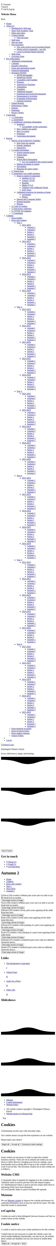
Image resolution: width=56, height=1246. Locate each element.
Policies (14, 108)
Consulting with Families (27, 80)
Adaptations (22, 87)
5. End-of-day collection (21, 209)
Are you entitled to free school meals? (37, 162)
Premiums (15, 110)
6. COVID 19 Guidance (21, 211)
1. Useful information (20, 150)
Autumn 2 (31, 230)
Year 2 (19, 307)
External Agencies (24, 101)
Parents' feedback (24, 145)
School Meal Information (27, 159)
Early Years (26, 190)
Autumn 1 (31, 227)
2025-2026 (26, 291)
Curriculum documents (26, 136)
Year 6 (19, 644)
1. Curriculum (17, 117)
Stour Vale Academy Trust (22, 31)
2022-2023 (26, 241)
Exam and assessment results (23, 68)
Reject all (5, 1144)
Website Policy (12, 1105)
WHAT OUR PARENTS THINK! (25, 141)
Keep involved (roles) (20, 731)
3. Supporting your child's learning (25, 173)
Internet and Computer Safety (29, 199)
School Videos (17, 736)
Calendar (15, 63)
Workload (21, 134)
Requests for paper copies (27, 169)
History (25, 197)
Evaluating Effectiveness (27, 98)
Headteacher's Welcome (21, 28)
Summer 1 (31, 237)
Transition (21, 89)
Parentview (21, 148)
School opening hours (26, 152)
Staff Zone (15, 54)
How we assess (23, 131)
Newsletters (21, 166)
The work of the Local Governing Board (33, 47)
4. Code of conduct (19, 206)
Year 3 (19, 391)
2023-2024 (26, 258)
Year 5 (19, 560)
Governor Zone (17, 56)
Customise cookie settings (32, 1144)
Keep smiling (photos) (20, 733)
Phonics (20, 204)
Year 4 (19, 476)
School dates (22, 155)
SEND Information (24, 75)
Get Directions (14, 867)
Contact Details (17, 35)
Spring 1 (30, 232)
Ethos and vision (18, 33)
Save (24, 1244)
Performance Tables (19, 105)
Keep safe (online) (19, 220)
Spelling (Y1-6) (28, 178)
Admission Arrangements (21, 61)
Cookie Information (14, 1102)
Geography (26, 194)
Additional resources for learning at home (34, 192)
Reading (25, 183)
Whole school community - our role (31, 49)
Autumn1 (31, 328)
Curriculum (11, 115)
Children (9, 216)
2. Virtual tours (17, 171)
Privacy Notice (17, 113)
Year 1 (19, 223)
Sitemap (9, 1100)
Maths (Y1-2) (27, 185)
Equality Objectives (19, 66)
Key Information (13, 59)
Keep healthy (16, 218)
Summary (21, 124)
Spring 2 (30, 234)
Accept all (15, 1144)
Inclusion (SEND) (18, 73)
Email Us (12, 864)
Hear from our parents (26, 143)
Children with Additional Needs (35, 187)
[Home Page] (7, 745)
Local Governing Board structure (30, 52)
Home (8, 24)
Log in (11, 9)
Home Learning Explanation (28, 176)
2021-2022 (26, 225)
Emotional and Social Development (31, 94)
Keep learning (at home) (21, 728)
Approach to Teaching (26, 84)
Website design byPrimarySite (19, 1114)
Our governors (17, 45)
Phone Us (12, 862)
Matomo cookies (14, 1200)
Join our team (17, 42)
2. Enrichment (17, 120)
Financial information (20, 70)
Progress (20, 82)
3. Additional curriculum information (26, 122)
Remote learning (23, 202)
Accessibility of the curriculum (34, 127)
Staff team (15, 40)
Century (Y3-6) (28, 180)
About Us (10, 26)
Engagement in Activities (27, 96)
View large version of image (12, 900)
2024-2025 (26, 274)
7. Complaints (17, 213)
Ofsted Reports (17, 103)
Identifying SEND (24, 77)
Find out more (22, 38)
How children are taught (27, 129)
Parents (9, 138)
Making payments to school (28, 164)
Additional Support (24, 91)
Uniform (20, 157)
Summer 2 (31, 239)
